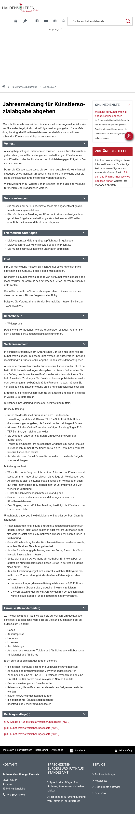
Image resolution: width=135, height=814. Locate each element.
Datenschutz (41, 750)
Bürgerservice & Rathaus (24, 87)
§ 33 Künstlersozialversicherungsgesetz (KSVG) (31, 734)
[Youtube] (46, 21)
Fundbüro (100, 793)
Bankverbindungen (105, 774)
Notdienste (100, 780)
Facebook (80, 750)
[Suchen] (128, 21)
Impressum (8, 750)
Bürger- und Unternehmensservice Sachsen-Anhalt (112, 176)
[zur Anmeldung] (25, 21)
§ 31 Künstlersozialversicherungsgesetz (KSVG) (31, 728)
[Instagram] (55, 21)
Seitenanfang (126, 750)
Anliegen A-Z (49, 87)
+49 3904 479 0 (16, 794)
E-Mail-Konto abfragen (107, 787)
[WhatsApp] (64, 21)
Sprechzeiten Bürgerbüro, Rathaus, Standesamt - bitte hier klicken (65, 786)
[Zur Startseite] (67, 7)
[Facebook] (37, 21)
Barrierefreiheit (24, 750)
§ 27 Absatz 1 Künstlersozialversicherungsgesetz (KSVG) (37, 721)
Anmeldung (57, 750)
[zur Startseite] (16, 21)
